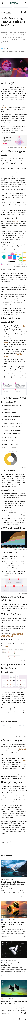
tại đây (6, 646)
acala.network (23, 147)
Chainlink (15, 221)
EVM (24, 326)
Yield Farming (11, 285)
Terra (24, 760)
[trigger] (25, 3)
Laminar (5, 714)
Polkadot (3, 107)
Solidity (6, 342)
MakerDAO (22, 748)
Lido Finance (11, 774)
